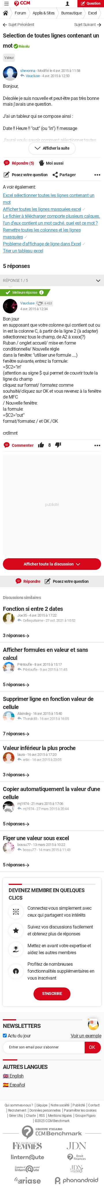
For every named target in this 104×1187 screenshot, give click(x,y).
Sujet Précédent (21, 24)
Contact (94, 1105)
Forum (20, 13)
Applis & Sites (44, 13)
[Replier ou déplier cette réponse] (98, 280)
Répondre (31, 581)
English (13, 1076)
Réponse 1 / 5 (15, 280)
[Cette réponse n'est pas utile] (58, 445)
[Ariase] (27, 1180)
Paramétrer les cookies (80, 1110)
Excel (92, 13)
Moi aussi (55, 163)
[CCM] (22, 3)
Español (14, 1085)
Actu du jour (19, 1036)
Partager (68, 174)
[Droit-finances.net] (76, 1157)
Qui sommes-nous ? (19, 1105)
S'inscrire (52, 993)
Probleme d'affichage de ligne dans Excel (42, 244)
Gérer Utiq (16, 1116)
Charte (31, 1116)
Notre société (60, 1105)
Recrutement (17, 1110)
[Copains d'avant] (27, 1169)
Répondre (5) (22, 163)
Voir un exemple (86, 1036)
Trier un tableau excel (23, 251)
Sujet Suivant (85, 24)
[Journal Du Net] (76, 1145)
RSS (42, 1116)
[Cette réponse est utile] (41, 445)
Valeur (9, 58)
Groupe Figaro (85, 1116)
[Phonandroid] (76, 1180)
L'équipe (41, 1105)
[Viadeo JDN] (76, 1169)
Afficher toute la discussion (49, 564)
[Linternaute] (27, 1157)
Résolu (24, 46)
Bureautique (71, 13)
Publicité (79, 1105)
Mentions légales (60, 1116)
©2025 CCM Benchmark (52, 1121)
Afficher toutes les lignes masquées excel (42, 209)
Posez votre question (29, 174)
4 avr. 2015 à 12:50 (56, 76)
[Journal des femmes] (27, 1145)
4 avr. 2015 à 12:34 (34, 309)
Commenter (22, 445)
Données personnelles (45, 1110)
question (94, 3)
